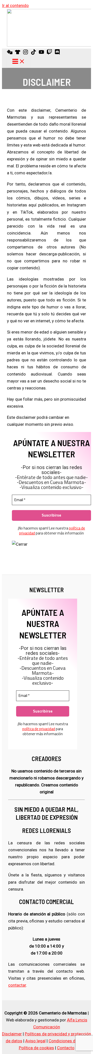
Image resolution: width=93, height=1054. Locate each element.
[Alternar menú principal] (18, 61)
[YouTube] (41, 53)
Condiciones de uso (67, 1040)
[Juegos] (9, 53)
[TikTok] (33, 53)
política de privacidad (38, 728)
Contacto (65, 1047)
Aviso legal (35, 1040)
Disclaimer (12, 1033)
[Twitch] (49, 53)
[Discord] (57, 53)
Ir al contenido (15, 5)
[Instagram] (25, 53)
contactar (17, 985)
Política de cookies (36, 1047)
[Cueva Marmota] (17, 53)
